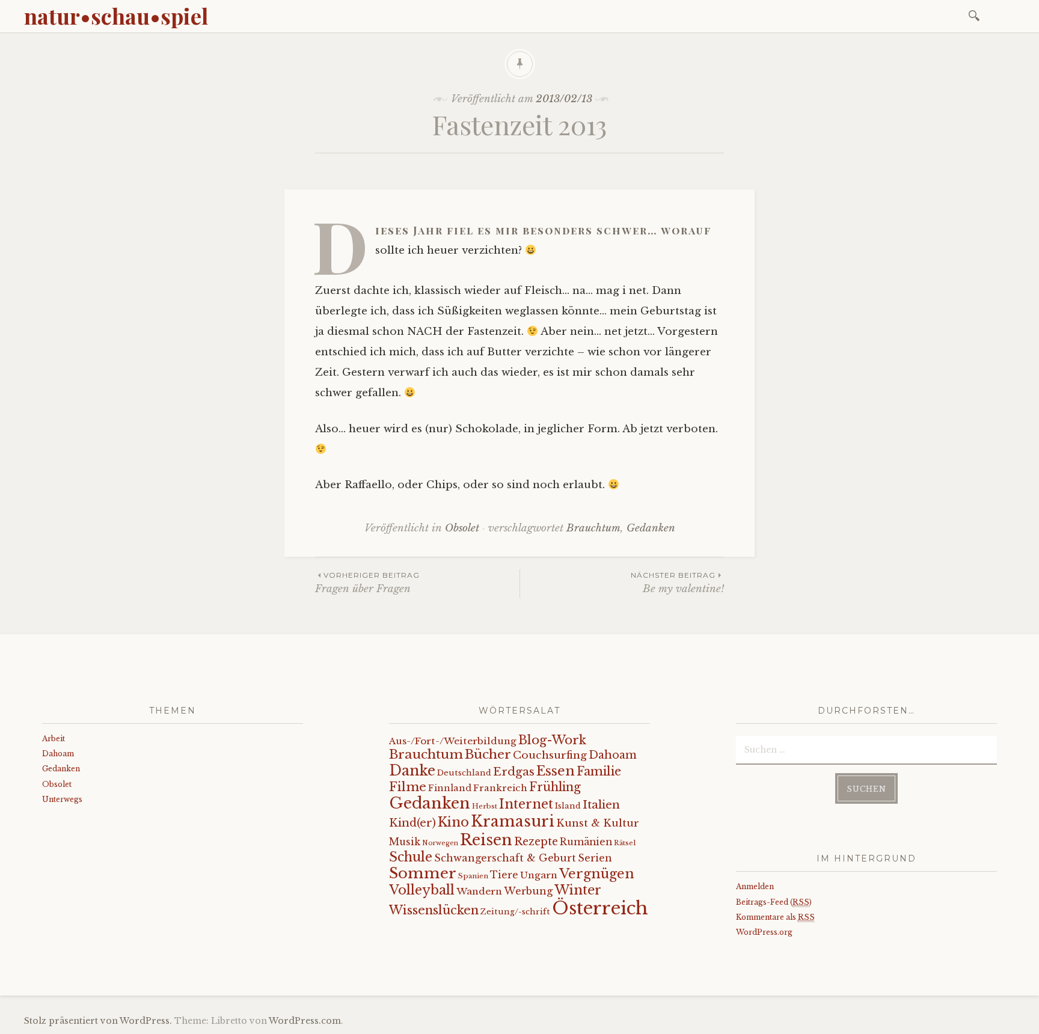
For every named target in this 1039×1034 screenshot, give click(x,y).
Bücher (488, 754)
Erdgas (514, 772)
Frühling (555, 787)
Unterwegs (62, 799)
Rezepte (536, 841)
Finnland (449, 788)
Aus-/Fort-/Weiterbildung (452, 741)
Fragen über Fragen (367, 583)
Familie (599, 771)
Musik (404, 842)
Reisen (486, 839)
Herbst (484, 806)
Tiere (504, 875)
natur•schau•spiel (116, 15)
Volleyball (422, 890)
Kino (453, 822)
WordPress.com (305, 1020)
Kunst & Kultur (597, 823)
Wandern (479, 891)
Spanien (473, 876)
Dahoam (58, 753)
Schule (410, 857)
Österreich (600, 908)
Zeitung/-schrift (515, 912)
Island (568, 806)
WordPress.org (764, 932)
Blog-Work (552, 739)
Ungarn (538, 875)
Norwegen (440, 843)
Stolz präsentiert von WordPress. (98, 1020)
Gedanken (651, 528)
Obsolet (462, 528)
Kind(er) (412, 823)
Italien (601, 805)
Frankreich (500, 788)
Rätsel (625, 843)
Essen (555, 771)
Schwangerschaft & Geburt (505, 858)
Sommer (422, 873)
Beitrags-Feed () (774, 902)
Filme (407, 787)
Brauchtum (593, 528)
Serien (595, 858)
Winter (577, 890)
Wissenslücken (434, 909)
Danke (412, 770)
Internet (526, 804)
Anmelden (755, 886)
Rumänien (586, 842)
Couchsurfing (550, 755)
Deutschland (464, 773)
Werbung (528, 891)
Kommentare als (775, 917)
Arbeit (53, 738)
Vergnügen (596, 874)
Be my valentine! (677, 583)
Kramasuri (512, 821)
